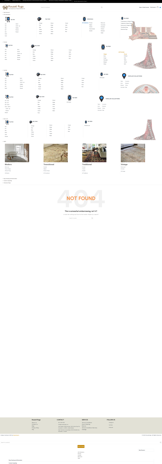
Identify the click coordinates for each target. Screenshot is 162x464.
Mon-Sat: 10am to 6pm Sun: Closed (80, 1)
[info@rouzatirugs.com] (11, 0)
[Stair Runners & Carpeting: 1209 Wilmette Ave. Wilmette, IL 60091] (47, 0)
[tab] (81, 446)
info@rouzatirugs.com (16, 0)
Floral (125, 54)
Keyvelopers (16, 435)
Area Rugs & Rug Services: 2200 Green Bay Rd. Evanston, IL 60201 (34, 0)
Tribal (105, 54)
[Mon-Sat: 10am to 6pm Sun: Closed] (73, 1)
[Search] (101, 7)
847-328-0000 (7, 0)
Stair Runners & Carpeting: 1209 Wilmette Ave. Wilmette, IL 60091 (60, 0)
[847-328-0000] (3, 0)
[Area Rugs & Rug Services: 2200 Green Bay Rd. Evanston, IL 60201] (21, 0)
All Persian (121, 52)
